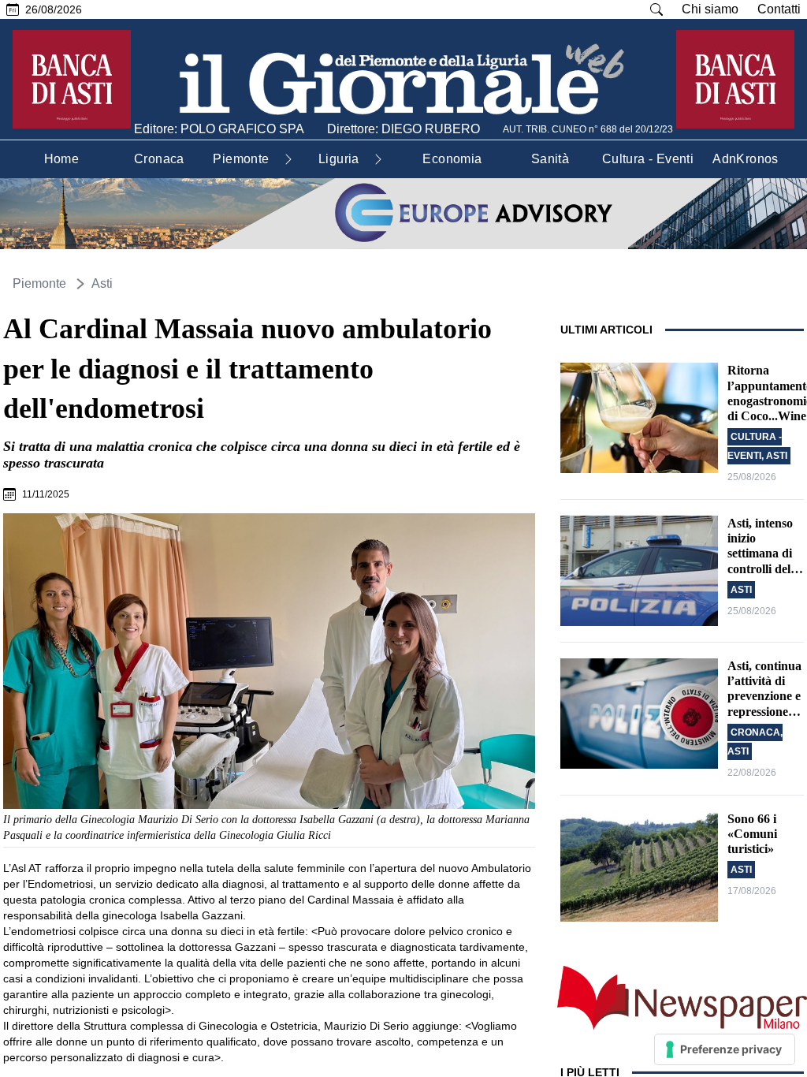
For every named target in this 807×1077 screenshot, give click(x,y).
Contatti (779, 9)
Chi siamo (710, 9)
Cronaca (755, 732)
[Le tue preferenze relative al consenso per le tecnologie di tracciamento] (724, 1049)
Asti (102, 283)
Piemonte (39, 283)
